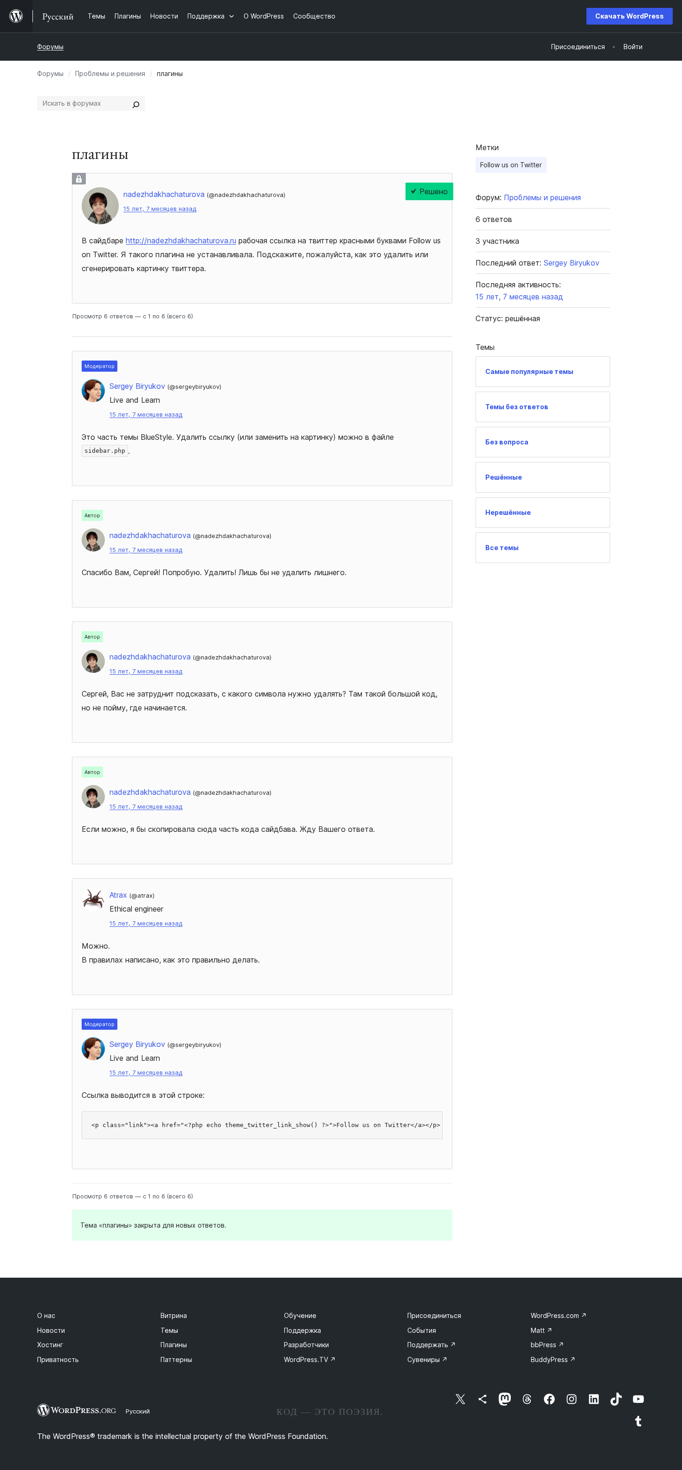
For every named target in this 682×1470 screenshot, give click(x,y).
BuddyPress (553, 1359)
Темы (169, 1330)
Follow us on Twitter (511, 165)
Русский (138, 1411)
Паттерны (176, 1359)
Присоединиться (434, 1315)
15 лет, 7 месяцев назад (159, 208)
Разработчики (306, 1345)
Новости (51, 1330)
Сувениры (427, 1359)
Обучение (300, 1315)
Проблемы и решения (110, 73)
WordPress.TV (310, 1359)
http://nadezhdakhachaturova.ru (181, 240)
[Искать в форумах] (136, 103)
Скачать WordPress (629, 16)
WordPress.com (559, 1315)
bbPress (547, 1345)
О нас (46, 1315)
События (421, 1330)
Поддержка (302, 1330)
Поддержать (431, 1345)
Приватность (58, 1359)
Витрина (174, 1315)
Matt (542, 1330)
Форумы (50, 47)
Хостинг (50, 1345)
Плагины (174, 1345)
